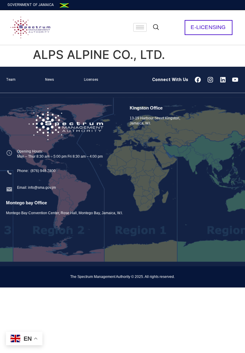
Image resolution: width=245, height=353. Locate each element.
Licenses (91, 79)
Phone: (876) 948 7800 (36, 171)
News (49, 79)
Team (11, 79)
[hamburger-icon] (140, 27)
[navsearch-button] (156, 28)
